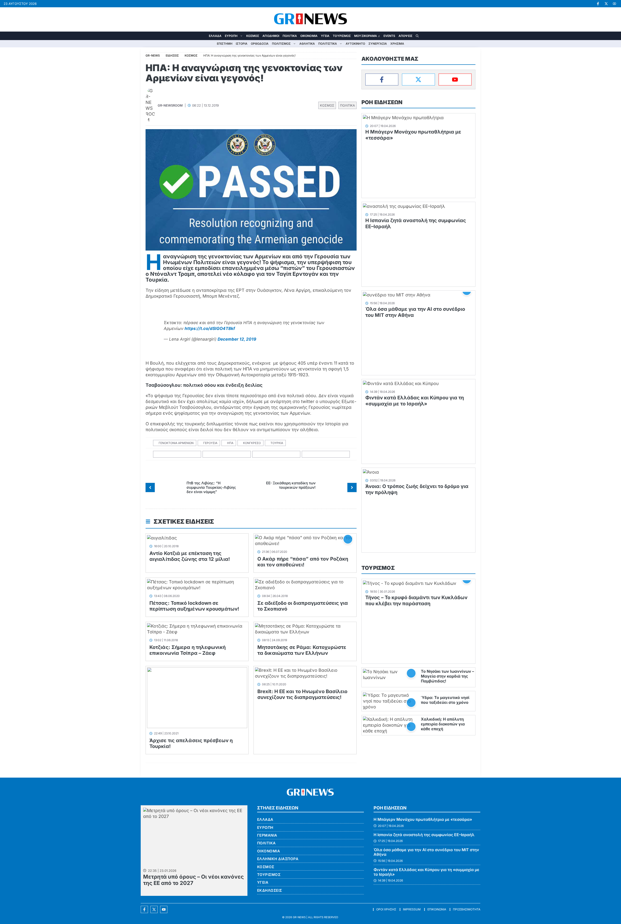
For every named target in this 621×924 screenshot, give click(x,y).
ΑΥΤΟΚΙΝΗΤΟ (355, 43)
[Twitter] (418, 79)
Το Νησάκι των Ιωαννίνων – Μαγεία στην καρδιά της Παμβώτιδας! (447, 676)
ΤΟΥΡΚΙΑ (276, 443)
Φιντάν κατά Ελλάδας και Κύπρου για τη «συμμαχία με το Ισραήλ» (414, 401)
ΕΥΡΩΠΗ (231, 36)
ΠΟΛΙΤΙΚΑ (290, 36)
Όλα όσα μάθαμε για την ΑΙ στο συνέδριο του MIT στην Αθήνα (426, 852)
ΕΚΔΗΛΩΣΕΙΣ (269, 890)
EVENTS (389, 36)
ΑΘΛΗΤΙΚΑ (307, 43)
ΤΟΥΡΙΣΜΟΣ (342, 36)
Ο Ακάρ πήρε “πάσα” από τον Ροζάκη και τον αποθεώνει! (302, 562)
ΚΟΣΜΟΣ (252, 36)
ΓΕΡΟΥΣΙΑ (210, 443)
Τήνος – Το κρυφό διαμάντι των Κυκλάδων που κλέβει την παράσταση (416, 600)
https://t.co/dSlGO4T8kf (210, 328)
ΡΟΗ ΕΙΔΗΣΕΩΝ (381, 102)
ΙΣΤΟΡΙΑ (241, 43)
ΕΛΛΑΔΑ (215, 36)
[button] (417, 36)
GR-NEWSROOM (170, 105)
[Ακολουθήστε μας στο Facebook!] (598, 4)
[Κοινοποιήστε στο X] (227, 454)
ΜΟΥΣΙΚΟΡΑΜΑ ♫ (367, 36)
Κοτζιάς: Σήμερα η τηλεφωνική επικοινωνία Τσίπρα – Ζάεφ (187, 650)
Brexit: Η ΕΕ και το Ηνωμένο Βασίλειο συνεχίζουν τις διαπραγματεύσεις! (302, 694)
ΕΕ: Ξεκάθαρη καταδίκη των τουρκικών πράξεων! (291, 485)
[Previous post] (150, 487)
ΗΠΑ (230, 443)
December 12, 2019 (237, 339)
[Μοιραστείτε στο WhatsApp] (276, 454)
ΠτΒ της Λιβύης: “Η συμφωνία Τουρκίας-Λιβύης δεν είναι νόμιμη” (211, 487)
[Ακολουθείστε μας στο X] (154, 909)
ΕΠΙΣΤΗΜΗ (224, 43)
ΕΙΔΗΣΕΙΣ (172, 55)
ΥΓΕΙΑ (325, 36)
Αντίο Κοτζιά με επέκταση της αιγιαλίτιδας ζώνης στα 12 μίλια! (189, 556)
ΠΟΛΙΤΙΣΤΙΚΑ (327, 43)
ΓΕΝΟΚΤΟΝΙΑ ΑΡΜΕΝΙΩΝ (176, 443)
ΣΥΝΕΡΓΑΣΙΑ (377, 43)
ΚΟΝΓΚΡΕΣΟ (252, 443)
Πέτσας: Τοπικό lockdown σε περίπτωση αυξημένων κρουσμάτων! (194, 606)
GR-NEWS (299, 917)
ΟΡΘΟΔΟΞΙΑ (260, 43)
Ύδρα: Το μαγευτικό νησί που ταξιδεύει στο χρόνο (445, 700)
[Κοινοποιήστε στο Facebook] (177, 454)
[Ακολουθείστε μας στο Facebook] (144, 909)
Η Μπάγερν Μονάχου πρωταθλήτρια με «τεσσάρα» (423, 819)
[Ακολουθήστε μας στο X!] (606, 4)
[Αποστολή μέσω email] (326, 454)
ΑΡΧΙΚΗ (204, 36)
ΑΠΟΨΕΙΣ (405, 36)
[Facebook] (381, 79)
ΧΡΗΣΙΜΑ (397, 43)
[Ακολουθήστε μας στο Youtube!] (614, 4)
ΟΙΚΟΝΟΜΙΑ (309, 36)
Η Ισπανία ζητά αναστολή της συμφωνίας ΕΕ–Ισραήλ (424, 834)
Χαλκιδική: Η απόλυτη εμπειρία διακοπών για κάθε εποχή (443, 724)
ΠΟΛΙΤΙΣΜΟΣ (281, 43)
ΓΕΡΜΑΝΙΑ (267, 835)
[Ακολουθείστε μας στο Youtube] (163, 909)
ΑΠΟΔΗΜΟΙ (270, 36)
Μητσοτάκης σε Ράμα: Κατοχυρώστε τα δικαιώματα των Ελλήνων (301, 650)
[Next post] (352, 487)
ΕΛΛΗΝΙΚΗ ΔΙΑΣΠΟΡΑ (278, 859)
